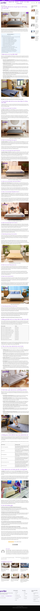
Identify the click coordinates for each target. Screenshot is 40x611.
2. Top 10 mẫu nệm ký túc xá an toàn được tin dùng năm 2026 (11, 36)
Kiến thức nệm (3, 5)
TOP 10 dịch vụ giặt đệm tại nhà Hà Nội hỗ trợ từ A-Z (37, 32)
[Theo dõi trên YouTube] (5, 597)
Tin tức (16, 593)
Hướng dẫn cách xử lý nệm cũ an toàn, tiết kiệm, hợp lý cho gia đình (24, 580)
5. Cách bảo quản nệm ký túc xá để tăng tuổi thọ (9, 49)
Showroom (17, 598)
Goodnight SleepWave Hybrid (6, 193)
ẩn (13, 34)
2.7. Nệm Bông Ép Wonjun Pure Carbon (8, 43)
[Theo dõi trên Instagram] (2, 597)
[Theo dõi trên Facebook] (0, 597)
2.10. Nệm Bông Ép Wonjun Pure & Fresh (8, 46)
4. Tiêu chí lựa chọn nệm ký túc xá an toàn (8, 48)
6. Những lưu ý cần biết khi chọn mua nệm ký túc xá (9, 50)
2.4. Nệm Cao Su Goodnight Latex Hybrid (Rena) (9, 40)
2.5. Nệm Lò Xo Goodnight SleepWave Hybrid (9, 41)
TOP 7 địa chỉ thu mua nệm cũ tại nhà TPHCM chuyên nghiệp (36, 19)
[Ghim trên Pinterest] (15, 544)
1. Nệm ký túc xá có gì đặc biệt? (6, 35)
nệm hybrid (19, 471)
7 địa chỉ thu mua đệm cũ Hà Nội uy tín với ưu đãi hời (37, 26)
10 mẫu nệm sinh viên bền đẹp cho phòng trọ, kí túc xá (13, 317)
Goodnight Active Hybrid (5, 224)
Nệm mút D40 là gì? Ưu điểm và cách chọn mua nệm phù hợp (5, 569)
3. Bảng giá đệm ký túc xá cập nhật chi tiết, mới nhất (9, 47)
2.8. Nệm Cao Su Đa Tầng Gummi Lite (8, 44)
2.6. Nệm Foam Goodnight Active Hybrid (8, 42)
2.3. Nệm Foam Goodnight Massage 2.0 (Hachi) (9, 39)
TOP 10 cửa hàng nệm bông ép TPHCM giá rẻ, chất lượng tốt (37, 38)
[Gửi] (36, 2)
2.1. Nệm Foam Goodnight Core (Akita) (8, 37)
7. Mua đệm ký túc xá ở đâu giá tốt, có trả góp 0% (9, 51)
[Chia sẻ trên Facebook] (13, 544)
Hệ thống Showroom (19, 3)
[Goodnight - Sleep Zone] (3, 3)
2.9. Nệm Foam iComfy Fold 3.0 (7, 45)
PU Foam (13, 109)
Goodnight (3, 471)
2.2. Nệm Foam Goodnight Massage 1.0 (8, 38)
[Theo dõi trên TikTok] (3, 597)
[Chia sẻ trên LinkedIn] (17, 544)
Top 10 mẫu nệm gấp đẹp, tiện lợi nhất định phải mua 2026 (14, 99)
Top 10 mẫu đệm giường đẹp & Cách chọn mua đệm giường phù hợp (14, 569)
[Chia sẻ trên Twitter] (14, 544)
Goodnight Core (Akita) (4, 109)
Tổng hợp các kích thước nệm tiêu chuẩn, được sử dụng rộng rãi (37, 12)
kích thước (17, 343)
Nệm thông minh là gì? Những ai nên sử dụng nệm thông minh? (24, 569)
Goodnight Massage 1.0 (4, 141)
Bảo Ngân (9, 10)
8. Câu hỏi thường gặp (5, 52)
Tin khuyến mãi (17, 595)
